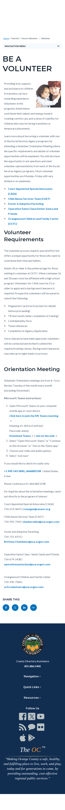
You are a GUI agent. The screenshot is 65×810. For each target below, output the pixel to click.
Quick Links (31, 687)
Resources (31, 697)
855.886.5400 (32, 666)
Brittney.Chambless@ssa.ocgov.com (26, 541)
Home (6, 38)
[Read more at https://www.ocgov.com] (32, 644)
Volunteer (45, 38)
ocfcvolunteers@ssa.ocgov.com (24, 586)
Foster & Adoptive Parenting (26, 203)
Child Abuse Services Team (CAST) (29, 198)
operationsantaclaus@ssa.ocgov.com (27, 564)
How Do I (15, 38)
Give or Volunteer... (30, 38)
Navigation (31, 676)
